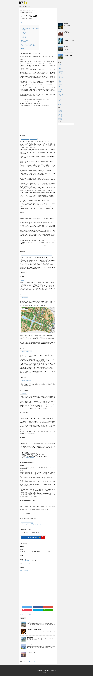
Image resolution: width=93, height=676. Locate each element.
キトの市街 (29, 622)
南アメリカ (60, 69)
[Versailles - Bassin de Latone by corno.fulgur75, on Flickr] (26, 351)
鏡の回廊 (23, 30)
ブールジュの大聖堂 (68, 55)
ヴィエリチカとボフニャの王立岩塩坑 (34, 629)
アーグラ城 (66, 32)
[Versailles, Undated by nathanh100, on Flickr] (24, 216)
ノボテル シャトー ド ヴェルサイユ (27, 523)
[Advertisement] (29, 581)
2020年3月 (60, 118)
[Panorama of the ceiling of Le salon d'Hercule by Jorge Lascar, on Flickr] (29, 139)
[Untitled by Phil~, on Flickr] (22, 280)
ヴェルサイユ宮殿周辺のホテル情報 (28, 45)
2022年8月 (60, 114)
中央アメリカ (61, 94)
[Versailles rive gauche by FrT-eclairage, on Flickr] (24, 504)
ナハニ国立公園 (30, 637)
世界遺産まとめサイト (46, 672)
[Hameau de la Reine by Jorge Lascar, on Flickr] (24, 441)
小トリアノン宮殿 (25, 40)
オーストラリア (61, 85)
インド (60, 81)
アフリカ (60, 86)
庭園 (22, 34)
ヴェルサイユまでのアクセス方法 (27, 44)
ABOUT (20, 6)
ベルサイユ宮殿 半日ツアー (26, 560)
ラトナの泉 (23, 36)
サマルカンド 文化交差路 (69, 40)
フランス (22, 614)
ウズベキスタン (61, 82)
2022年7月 (60, 115)
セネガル (60, 89)
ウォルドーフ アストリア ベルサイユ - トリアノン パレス (31, 524)
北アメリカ (60, 92)
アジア (60, 80)
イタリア (60, 73)
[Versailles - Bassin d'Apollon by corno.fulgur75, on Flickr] (26, 380)
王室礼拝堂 (23, 32)
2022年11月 (60, 111)
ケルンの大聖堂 (67, 25)
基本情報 (23, 48)
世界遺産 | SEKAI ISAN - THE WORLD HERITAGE (46, 670)
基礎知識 (59, 104)
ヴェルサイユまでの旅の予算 (27, 47)
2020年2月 (60, 119)
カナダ (60, 68)
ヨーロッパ (26, 614)
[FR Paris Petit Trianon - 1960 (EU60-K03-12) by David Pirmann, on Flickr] (28, 416)
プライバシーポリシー (27, 6)
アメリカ (60, 67)
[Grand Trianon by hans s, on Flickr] (23, 393)
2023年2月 (60, 110)
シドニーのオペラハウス (31, 652)
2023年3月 (60, 109)
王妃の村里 (23, 41)
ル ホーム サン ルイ (24, 520)
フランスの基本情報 (24, 570)
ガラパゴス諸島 (30, 644)
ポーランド (61, 77)
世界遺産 (30, 614)
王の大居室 (23, 29)
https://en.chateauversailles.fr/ (29, 457)
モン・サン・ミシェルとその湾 (29, 661)
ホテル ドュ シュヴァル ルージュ (27, 522)
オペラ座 (23, 33)
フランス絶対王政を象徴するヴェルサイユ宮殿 (30, 28)
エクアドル (61, 71)
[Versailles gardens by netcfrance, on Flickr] (24, 297)
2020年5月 (60, 116)
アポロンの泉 (23, 37)
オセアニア (60, 84)
